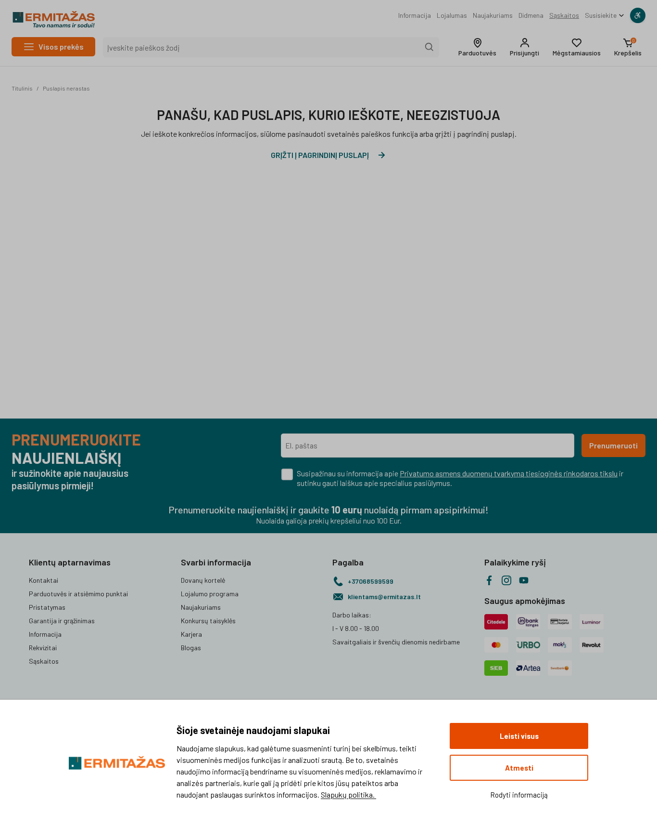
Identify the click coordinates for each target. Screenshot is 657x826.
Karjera (191, 634)
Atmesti (519, 767)
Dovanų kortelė (203, 580)
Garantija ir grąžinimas (62, 620)
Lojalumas (452, 15)
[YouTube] (524, 580)
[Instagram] (506, 580)
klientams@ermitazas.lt (384, 596)
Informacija (414, 15)
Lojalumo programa (210, 594)
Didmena (530, 15)
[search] (429, 47)
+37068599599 (370, 581)
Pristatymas (47, 607)
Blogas (191, 647)
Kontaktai (43, 580)
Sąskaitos (564, 15)
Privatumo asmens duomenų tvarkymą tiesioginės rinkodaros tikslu (509, 473)
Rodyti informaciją (519, 794)
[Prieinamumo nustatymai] (637, 15)
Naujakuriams (493, 15)
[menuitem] (414, 15)
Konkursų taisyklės (208, 620)
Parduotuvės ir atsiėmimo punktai (78, 594)
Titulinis (22, 88)
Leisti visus (519, 736)
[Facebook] (489, 580)
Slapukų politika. (348, 794)
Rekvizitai (43, 647)
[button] (477, 47)
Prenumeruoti (613, 445)
